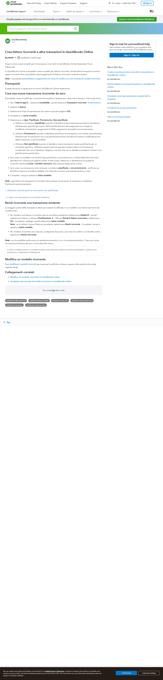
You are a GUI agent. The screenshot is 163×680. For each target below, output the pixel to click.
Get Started (39, 11)
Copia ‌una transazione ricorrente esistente (28, 197)
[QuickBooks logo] (14, 3)
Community (94, 11)
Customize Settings (149, 673)
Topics (56, 11)
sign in (54, 290)
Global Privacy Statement (54, 671)
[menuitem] (17, 11)
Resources (112, 11)
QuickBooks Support (16, 11)
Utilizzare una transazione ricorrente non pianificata (32, 190)
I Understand (126, 673)
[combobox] (43, 29)
